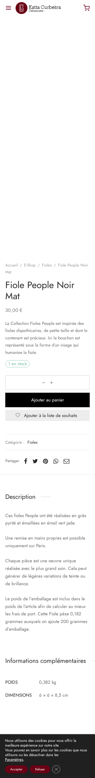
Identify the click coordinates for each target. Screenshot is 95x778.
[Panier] (86, 8)
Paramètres (14, 759)
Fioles (47, 265)
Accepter (16, 769)
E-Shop (30, 265)
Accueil (11, 265)
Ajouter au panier (47, 400)
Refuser (40, 769)
